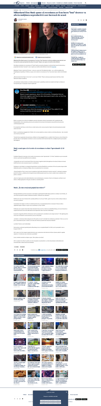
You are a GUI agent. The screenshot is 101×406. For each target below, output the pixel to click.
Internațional (34, 2)
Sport (32, 5)
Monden (27, 5)
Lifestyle (43, 2)
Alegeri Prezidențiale (52, 7)
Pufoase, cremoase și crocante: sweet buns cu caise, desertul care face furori (19, 381)
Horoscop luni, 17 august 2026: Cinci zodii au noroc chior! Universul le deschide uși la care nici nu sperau (20, 348)
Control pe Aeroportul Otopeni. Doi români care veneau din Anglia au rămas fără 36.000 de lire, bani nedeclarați (48, 332)
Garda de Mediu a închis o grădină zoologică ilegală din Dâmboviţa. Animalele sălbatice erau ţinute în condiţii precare (34, 300)
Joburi (22, 5)
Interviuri (61, 7)
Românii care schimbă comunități (65, 2)
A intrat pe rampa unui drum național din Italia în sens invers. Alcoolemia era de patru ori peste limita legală (34, 381)
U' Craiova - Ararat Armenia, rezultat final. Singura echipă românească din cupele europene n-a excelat (34, 284)
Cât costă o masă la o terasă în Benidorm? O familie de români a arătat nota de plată (47, 364)
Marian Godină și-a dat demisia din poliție (19, 299)
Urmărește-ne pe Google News (44, 57)
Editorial (58, 5)
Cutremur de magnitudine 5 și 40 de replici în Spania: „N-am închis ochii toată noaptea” (62, 364)
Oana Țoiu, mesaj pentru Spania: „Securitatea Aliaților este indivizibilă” (61, 332)
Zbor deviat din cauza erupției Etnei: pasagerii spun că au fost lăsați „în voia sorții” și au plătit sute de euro (62, 348)
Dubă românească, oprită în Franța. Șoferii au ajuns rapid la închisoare (34, 316)
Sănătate (42, 5)
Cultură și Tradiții (69, 7)
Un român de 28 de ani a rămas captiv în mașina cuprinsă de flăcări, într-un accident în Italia (34, 364)
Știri (39, 2)
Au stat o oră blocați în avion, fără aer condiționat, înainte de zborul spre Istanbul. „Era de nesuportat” (19, 364)
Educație (37, 5)
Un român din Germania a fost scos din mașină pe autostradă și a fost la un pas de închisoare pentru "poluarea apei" (62, 268)
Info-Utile (63, 5)
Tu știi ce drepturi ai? (71, 5)
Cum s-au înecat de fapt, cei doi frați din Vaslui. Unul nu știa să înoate (33, 332)
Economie (17, 5)
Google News (43, 249)
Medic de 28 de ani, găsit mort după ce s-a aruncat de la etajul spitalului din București (61, 300)
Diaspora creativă (51, 2)
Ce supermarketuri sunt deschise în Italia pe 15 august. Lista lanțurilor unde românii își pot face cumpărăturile (62, 381)
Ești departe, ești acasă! (41, 7)
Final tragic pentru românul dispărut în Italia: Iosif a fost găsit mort (19, 332)
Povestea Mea (31, 7)
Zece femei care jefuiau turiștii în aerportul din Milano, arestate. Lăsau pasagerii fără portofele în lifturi (20, 316)
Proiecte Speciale (78, 2)
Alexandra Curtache (23, 19)
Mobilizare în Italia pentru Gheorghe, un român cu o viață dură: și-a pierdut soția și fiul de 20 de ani (61, 316)
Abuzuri (48, 5)
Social (52, 5)
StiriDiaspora (16, 10)
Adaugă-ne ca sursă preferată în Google (25, 57)
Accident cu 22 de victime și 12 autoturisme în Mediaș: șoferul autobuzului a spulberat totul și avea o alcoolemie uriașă (48, 284)
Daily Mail (54, 66)
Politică (28, 2)
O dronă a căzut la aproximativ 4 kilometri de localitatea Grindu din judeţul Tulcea (48, 300)
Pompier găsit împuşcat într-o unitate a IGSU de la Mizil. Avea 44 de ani (20, 283)
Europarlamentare (82, 5)
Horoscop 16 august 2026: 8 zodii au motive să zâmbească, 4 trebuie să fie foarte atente (47, 381)
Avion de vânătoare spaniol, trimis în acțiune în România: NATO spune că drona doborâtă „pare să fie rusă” (47, 348)
